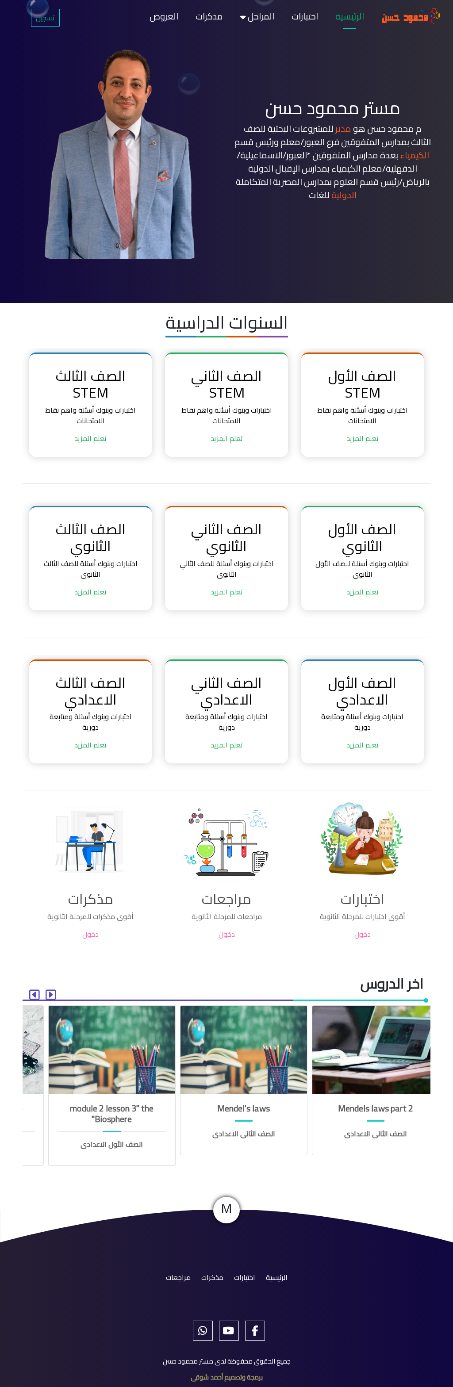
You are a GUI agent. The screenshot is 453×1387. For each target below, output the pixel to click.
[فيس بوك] (253, 1331)
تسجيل (45, 17)
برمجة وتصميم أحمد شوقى (227, 1377)
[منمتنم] (227, 1331)
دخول (362, 934)
